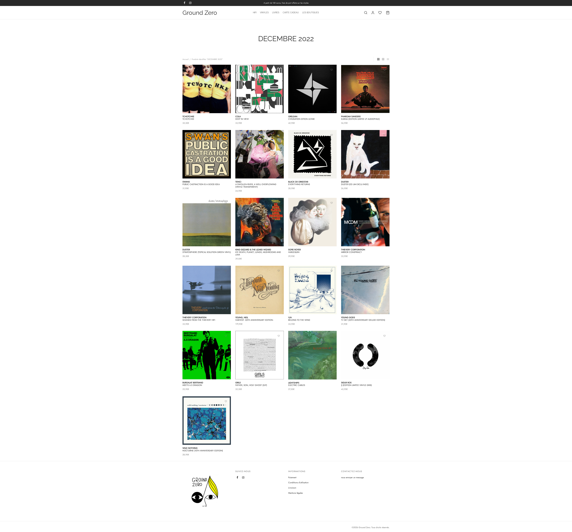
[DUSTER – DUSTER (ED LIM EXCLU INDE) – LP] (365, 154)
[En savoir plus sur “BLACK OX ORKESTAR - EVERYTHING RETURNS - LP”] (331, 142)
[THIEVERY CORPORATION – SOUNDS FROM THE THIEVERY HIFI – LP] (206, 290)
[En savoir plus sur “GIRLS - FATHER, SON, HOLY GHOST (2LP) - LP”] (278, 343)
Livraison (292, 487)
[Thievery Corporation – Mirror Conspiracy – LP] (365, 222)
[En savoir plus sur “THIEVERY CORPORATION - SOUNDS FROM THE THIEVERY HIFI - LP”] (226, 277)
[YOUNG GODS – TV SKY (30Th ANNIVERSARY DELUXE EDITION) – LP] (365, 290)
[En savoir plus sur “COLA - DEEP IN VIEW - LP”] (278, 76)
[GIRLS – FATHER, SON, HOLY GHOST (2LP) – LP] (259, 355)
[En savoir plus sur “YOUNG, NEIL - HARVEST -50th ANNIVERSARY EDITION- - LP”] (278, 277)
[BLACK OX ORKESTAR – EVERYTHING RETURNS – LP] (312, 154)
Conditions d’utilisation (298, 482)
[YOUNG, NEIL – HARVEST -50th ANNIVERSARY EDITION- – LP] (259, 290)
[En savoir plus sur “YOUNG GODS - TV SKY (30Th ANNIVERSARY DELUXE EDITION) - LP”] (384, 277)
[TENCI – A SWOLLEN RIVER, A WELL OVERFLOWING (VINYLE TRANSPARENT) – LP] (259, 154)
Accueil (185, 59)
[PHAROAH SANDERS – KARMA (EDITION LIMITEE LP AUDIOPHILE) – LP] (365, 89)
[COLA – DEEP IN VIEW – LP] (259, 89)
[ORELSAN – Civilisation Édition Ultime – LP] (312, 89)
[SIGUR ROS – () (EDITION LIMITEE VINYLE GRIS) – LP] (365, 355)
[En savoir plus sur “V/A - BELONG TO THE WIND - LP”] (331, 277)
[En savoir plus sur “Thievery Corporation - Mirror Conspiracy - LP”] (384, 209)
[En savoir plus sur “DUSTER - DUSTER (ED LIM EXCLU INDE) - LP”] (384, 142)
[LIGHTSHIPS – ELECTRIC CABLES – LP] (312, 355)
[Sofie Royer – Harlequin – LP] (312, 222)
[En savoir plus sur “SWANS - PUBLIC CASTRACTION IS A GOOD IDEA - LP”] (226, 142)
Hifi (255, 12)
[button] (331, 76)
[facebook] (237, 478)
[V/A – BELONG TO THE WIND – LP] (312, 290)
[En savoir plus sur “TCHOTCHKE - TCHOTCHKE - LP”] (226, 76)
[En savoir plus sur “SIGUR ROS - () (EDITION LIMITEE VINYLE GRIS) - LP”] (384, 343)
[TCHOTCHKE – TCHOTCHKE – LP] (206, 89)
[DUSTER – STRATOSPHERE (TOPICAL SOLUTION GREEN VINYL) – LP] (206, 222)
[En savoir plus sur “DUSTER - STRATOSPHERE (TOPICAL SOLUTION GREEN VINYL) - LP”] (226, 209)
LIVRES (275, 12)
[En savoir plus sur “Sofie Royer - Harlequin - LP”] (331, 209)
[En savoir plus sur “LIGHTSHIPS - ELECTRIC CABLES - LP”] (331, 343)
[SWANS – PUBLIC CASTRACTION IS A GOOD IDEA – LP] (206, 154)
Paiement (292, 477)
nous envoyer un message (352, 477)
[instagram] (243, 478)
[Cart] (388, 12)
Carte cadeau (291, 12)
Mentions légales (295, 492)
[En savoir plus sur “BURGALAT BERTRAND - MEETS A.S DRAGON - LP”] (226, 343)
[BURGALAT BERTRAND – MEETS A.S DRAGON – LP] (206, 355)
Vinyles (264, 12)
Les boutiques (310, 12)
